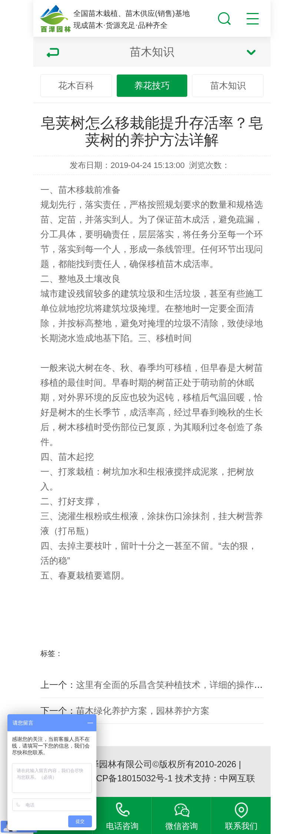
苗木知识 (228, 85)
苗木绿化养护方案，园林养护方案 (142, 711)
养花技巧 (152, 85)
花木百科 (76, 85)
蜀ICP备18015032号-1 (128, 778)
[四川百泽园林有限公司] (55, 19)
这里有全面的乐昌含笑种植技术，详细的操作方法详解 (183, 685)
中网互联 (237, 778)
